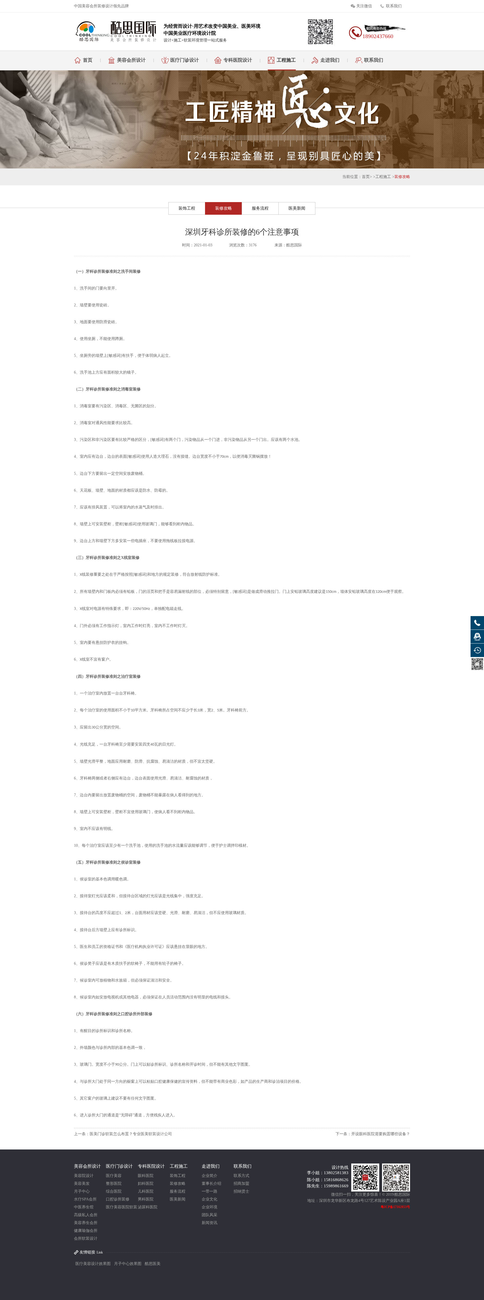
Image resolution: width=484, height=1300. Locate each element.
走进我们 (329, 60)
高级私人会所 (85, 1215)
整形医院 (114, 1183)
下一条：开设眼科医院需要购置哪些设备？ (373, 1134)
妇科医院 (145, 1183)
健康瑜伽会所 (85, 1231)
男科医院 (145, 1199)
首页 (87, 60)
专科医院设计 (238, 60)
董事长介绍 (211, 1183)
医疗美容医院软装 (121, 1207)
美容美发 (82, 1183)
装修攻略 (402, 177)
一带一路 (209, 1191)
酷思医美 (152, 1264)
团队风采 (209, 1215)
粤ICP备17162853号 (395, 1207)
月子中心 (82, 1191)
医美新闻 (296, 208)
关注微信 (364, 6)
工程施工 (286, 60)
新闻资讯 (209, 1223)
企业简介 (209, 1176)
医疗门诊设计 (184, 60)
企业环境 (209, 1207)
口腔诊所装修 (117, 1199)
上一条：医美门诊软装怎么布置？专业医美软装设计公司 (123, 1134)
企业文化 (209, 1199)
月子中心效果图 (127, 1264)
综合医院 (114, 1191)
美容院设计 (84, 1176)
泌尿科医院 (147, 1207)
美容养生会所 (85, 1223)
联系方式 (241, 1176)
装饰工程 (186, 208)
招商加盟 (241, 1183)
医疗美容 (114, 1176)
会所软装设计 (85, 1238)
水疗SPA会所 (85, 1199)
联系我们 (394, 6)
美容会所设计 (131, 60)
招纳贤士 (241, 1191)
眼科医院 (145, 1176)
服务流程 (260, 208)
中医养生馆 (84, 1207)
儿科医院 (145, 1191)
